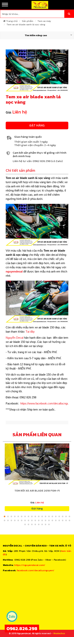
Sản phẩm (27, 21)
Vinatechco (59, 633)
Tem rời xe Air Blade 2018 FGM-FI (37, 491)
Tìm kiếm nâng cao (36, 35)
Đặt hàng (37, 125)
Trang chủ (12, 21)
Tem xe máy (44, 21)
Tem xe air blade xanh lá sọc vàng (25, 24)
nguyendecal (14, 271)
